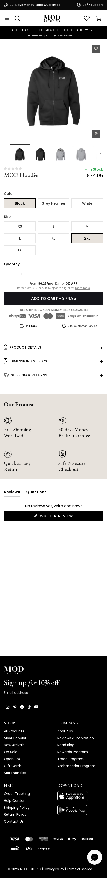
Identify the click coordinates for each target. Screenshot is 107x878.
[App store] (80, 796)
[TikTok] (29, 707)
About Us (65, 731)
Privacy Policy (54, 869)
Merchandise (15, 772)
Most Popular (15, 738)
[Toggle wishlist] (96, 49)
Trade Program (70, 758)
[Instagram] (7, 707)
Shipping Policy (17, 807)
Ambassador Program (76, 765)
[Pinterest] (15, 707)
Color (9, 193)
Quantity (12, 264)
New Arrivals (14, 744)
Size (7, 216)
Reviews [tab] (12, 493)
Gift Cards (13, 765)
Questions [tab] (36, 493)
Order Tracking (17, 793)
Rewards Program (72, 751)
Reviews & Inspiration (75, 738)
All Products (14, 731)
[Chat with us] (94, 857)
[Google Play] (80, 810)
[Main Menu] (7, 18)
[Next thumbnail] (100, 154)
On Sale (10, 751)
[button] (53, 91)
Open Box (12, 758)
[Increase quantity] (33, 274)
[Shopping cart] (98, 18)
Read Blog (65, 744)
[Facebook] (22, 707)
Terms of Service (79, 869)
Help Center (14, 800)
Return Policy (15, 814)
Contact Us (14, 821)
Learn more (82, 288)
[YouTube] (36, 707)
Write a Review (66, 517)
